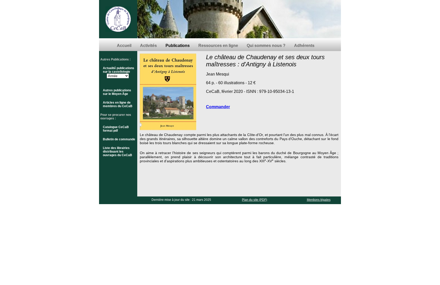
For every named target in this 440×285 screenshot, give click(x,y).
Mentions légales (319, 200)
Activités (148, 45)
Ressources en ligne (218, 45)
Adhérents (304, 45)
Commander (218, 107)
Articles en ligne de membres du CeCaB (117, 104)
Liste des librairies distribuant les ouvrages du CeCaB (117, 151)
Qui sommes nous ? (266, 45)
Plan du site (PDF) (254, 200)
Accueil (124, 45)
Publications (178, 45)
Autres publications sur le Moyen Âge (117, 92)
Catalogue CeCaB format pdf (116, 128)
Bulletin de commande (119, 139)
